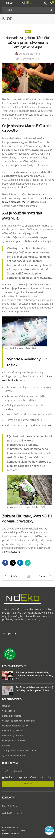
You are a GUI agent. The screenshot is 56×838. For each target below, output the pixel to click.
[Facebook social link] (5, 563)
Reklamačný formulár (13, 735)
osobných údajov (44, 777)
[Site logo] (28, 2)
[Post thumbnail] (7, 676)
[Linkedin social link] (20, 563)
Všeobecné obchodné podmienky (18, 720)
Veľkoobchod (8, 710)
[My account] (45, 3)
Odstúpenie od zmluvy (13, 740)
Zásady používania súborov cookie (19, 750)
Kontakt (6, 745)
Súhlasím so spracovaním (29, 777)
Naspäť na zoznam (28, 576)
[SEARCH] (51, 10)
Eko (28, 31)
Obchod (6, 705)
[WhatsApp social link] (28, 563)
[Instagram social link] (9, 634)
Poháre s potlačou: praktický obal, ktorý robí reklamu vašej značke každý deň (34, 675)
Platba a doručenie (11, 715)
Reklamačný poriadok (13, 730)
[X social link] (13, 563)
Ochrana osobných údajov (15, 725)
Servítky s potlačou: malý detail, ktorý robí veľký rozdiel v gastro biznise (34, 689)
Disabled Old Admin (30, 53)
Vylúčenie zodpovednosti (14, 755)
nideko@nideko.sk (12, 813)
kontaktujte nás (13, 551)
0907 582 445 (9, 806)
